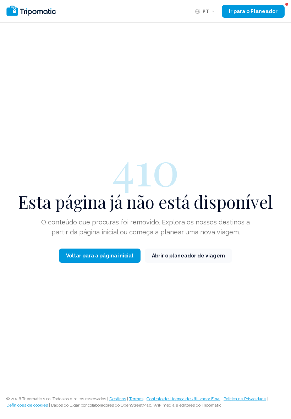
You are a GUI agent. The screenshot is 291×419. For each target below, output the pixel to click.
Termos (136, 398)
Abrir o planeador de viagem (188, 256)
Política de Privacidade (245, 398)
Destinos (117, 398)
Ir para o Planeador (253, 11)
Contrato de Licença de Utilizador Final (183, 398)
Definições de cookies (27, 405)
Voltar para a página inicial (99, 256)
